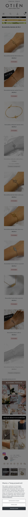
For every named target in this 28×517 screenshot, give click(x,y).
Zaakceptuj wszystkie (14, 508)
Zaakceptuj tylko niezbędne (14, 500)
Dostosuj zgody (14, 504)
